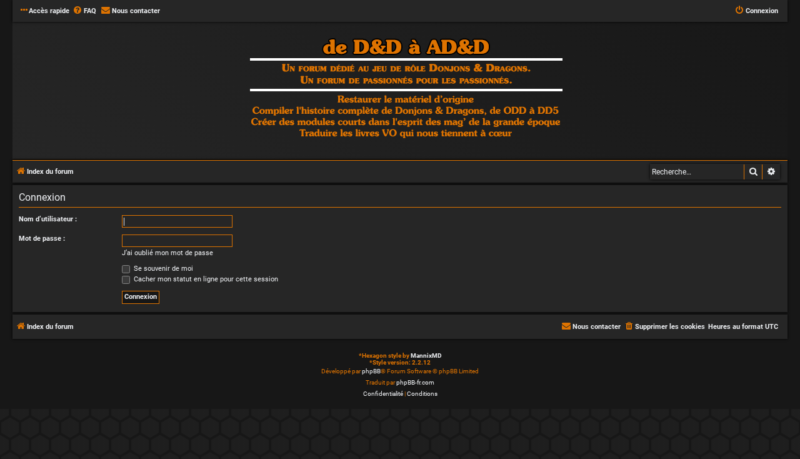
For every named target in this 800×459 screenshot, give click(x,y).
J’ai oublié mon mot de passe (167, 253)
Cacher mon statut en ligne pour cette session (205, 279)
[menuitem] (84, 11)
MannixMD (426, 355)
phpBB (371, 371)
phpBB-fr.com (415, 382)
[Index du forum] (406, 89)
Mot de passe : (42, 239)
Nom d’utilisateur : (48, 219)
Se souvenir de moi (162, 269)
